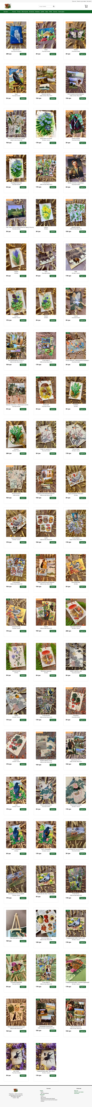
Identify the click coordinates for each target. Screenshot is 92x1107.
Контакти (89, 1)
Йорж (46, 49)
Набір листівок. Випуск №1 (46, 539)
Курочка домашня (16, 538)
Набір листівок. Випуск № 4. (16, 1028)
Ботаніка (31, 11)
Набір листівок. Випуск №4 (46, 939)
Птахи (19, 11)
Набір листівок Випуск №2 (76, 228)
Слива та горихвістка (46, 449)
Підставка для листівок (16, 938)
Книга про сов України (16, 51)
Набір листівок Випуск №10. (46, 717)
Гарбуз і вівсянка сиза (76, 671)
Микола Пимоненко (76, 1026)
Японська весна (16, 493)
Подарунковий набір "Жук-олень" (46, 1071)
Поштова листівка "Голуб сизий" (46, 893)
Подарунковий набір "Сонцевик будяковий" (77, 982)
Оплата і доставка (81, 1)
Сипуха (76, 316)
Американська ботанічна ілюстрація (49, 1099)
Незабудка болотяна (16, 183)
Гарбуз (16, 715)
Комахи (37, 11)
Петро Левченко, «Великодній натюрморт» (77, 360)
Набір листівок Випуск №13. (46, 184)
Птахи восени (46, 715)
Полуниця (75, 715)
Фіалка (16, 316)
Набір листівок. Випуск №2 (46, 762)
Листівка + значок (46, 140)
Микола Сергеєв (46, 94)
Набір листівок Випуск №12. (46, 362)
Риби (50, 11)
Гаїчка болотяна (76, 582)
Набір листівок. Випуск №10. (16, 362)
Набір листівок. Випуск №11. (46, 95)
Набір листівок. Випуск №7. (76, 761)
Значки (55, 11)
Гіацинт (16, 271)
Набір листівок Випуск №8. (46, 984)
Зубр (46, 271)
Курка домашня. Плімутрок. (75, 493)
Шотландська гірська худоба (76, 849)
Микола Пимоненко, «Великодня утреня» (17, 404)
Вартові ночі (16, 49)
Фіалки (46, 316)
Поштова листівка (46, 51)
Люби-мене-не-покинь (46, 138)
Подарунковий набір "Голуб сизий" (75, 938)
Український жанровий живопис (46, 493)
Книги (14, 11)
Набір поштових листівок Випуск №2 (46, 1028)
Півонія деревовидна (46, 805)
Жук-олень (16, 1071)
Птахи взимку (76, 538)
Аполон (76, 49)
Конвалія (75, 404)
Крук (16, 94)
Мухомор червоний (76, 626)
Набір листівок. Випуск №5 (16, 140)
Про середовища (45, 1093)
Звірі (46, 11)
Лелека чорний (76, 138)
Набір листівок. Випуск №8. (46, 584)
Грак (16, 805)
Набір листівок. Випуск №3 (16, 584)
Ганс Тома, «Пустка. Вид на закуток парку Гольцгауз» (20, 227)
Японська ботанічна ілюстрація (16, 138)
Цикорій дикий (16, 671)
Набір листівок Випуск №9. (76, 895)
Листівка (46, 228)
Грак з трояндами (16, 849)
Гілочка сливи (75, 449)
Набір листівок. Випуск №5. (76, 95)
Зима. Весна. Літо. (75, 760)
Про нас (74, 1)
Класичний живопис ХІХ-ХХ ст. (16, 360)
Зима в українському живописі (46, 582)
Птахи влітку (46, 182)
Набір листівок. (16, 495)
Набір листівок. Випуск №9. (46, 495)
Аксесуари (61, 11)
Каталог (6, 11)
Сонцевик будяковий (16, 982)
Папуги (46, 626)
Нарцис (46, 227)
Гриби (42, 11)
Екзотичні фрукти (46, 938)
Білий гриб (46, 404)
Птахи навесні (46, 360)
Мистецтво (25, 11)
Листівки (42, 1094)
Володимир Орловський (45, 1026)
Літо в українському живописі (76, 94)
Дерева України (76, 227)
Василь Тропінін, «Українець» (76, 183)
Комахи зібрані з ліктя (46, 760)
